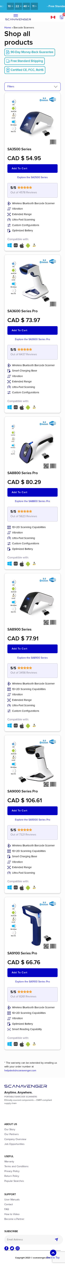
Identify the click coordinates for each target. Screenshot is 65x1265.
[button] (61, 17)
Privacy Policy (12, 1171)
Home (7, 27)
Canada (54, 17)
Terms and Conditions (16, 1166)
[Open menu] (15, 16)
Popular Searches (14, 1181)
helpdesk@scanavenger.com (20, 1070)
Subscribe (57, 1239)
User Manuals (12, 1199)
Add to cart (19, 168)
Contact (8, 1204)
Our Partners (11, 1134)
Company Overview (15, 1139)
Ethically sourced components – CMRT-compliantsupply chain (28, 1102)
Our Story (9, 1129)
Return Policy (11, 1176)
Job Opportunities (14, 1144)
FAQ (6, 1209)
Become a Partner (14, 1219)
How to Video (12, 1214)
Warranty (9, 1161)
